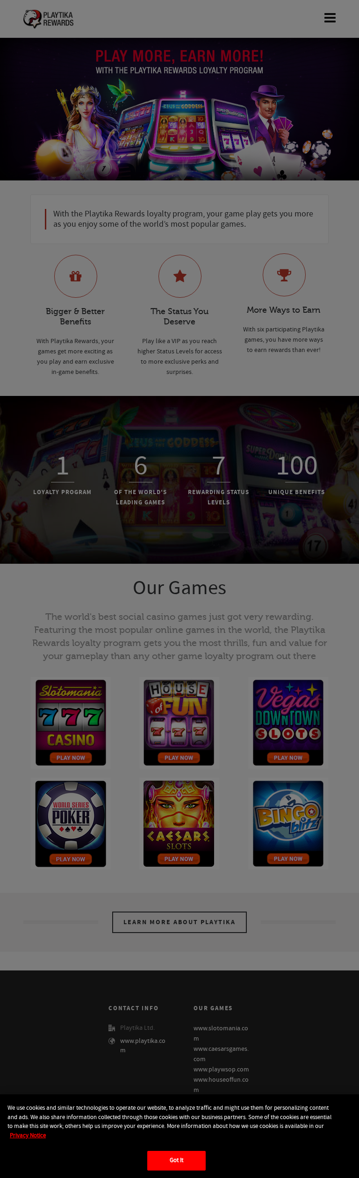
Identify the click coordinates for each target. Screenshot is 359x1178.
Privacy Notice (28, 1135)
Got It (177, 1160)
